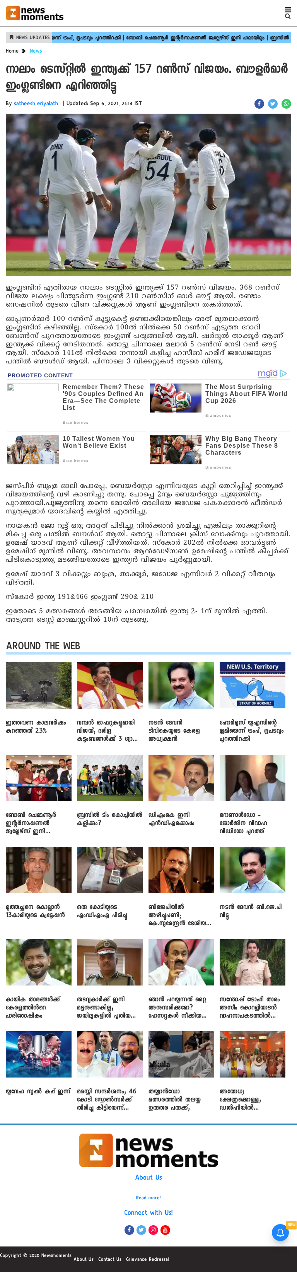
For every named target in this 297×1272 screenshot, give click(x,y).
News (36, 52)
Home (12, 52)
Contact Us (109, 1260)
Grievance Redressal (147, 1260)
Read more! (148, 1198)
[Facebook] (129, 1230)
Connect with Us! (148, 1213)
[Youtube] (165, 1230)
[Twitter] (141, 1230)
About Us (148, 1178)
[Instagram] (153, 1230)
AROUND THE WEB (43, 647)
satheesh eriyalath (36, 104)
